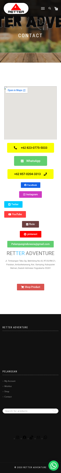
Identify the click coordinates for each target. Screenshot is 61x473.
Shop (6, 391)
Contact (8, 396)
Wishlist (8, 386)
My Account (9, 381)
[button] (53, 466)
